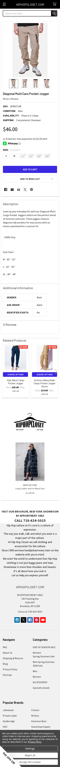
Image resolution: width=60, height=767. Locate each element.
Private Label (10, 715)
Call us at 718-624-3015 (30, 611)
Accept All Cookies (30, 762)
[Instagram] (17, 620)
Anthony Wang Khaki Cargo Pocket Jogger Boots (44, 383)
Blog (5, 663)
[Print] (18, 189)
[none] (30, 50)
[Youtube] (43, 620)
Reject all (30, 755)
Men (35, 671)
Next (56, 371)
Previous (4, 371)
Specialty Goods (41, 687)
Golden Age (9, 721)
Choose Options (16, 374)
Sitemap (7, 674)
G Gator (35, 710)
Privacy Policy (10, 669)
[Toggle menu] (4, 4)
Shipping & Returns (13, 658)
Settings (30, 748)
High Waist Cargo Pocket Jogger (15, 382)
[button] (30, 178)
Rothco (35, 715)
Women (37, 676)
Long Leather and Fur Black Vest (30, 488)
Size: (11, 149)
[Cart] (55, 4)
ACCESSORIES (40, 682)
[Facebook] (5, 189)
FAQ (5, 647)
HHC (5, 726)
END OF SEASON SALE (44, 647)
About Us (7, 652)
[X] (25, 189)
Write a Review (10, 98)
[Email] (12, 189)
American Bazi (38, 721)
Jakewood (8, 710)
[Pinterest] (31, 189)
